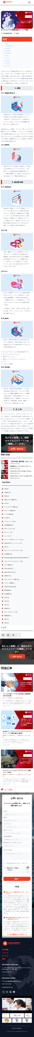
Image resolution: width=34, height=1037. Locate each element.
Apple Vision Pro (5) (9, 572)
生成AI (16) (7, 492)
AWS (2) (6, 619)
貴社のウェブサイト (8, 830)
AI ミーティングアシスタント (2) (13, 550)
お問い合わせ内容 (7, 850)
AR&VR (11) (7, 576)
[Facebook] (7, 993)
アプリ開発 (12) (8, 565)
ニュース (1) (7, 536)
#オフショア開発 (7, 698)
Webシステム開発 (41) (10, 499)
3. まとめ (7, 65)
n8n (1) (6, 547)
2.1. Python (8, 53)
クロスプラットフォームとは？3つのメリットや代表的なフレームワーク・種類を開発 (21, 476)
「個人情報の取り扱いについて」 (13, 863)
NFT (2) (6, 605)
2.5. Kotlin (7, 63)
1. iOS (6, 43)
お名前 (5, 811)
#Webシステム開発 (7, 735)
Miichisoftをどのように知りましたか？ (12, 842)
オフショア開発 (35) (9, 510)
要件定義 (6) (7, 590)
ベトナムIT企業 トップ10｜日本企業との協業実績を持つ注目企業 (16, 695)
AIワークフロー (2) (9, 528)
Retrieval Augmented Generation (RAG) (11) (16, 557)
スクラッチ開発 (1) (9, 583)
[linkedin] (10, 993)
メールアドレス (7, 823)
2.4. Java (7, 60)
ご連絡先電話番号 (7, 836)
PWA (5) (6, 496)
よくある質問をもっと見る (15, 934)
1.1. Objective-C (9, 46)
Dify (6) (6, 489)
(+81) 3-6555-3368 (6, 984)
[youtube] (14, 993)
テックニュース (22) (9, 521)
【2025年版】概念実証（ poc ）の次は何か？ (21, 461)
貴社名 (5, 817)
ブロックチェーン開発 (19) (11, 579)
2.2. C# (6, 55)
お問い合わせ (17, 448)
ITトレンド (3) (8, 532)
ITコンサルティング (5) (10, 612)
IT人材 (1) (7, 518)
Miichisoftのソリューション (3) (13, 543)
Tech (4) (6, 597)
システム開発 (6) (9, 514)
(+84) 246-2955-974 (7, 972)
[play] (17, 1003)
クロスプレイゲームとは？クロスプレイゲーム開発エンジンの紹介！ (21, 471)
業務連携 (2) (7, 615)
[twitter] (3, 993)
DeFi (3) (6, 601)
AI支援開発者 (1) (9, 525)
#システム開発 (14, 698)
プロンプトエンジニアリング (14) (13, 561)
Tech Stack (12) (8, 568)
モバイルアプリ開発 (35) (11, 507)
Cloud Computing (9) (10, 586)
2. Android (7, 51)
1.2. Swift (7, 48)
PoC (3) (6, 503)
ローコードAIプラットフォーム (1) (13, 539)
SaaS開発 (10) (8, 554)
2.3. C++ (7, 58)
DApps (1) (7, 608)
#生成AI (21, 698)
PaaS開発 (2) (8, 594)
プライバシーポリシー (17, 1028)
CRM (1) (6, 623)
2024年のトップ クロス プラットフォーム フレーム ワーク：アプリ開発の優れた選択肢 (21, 466)
